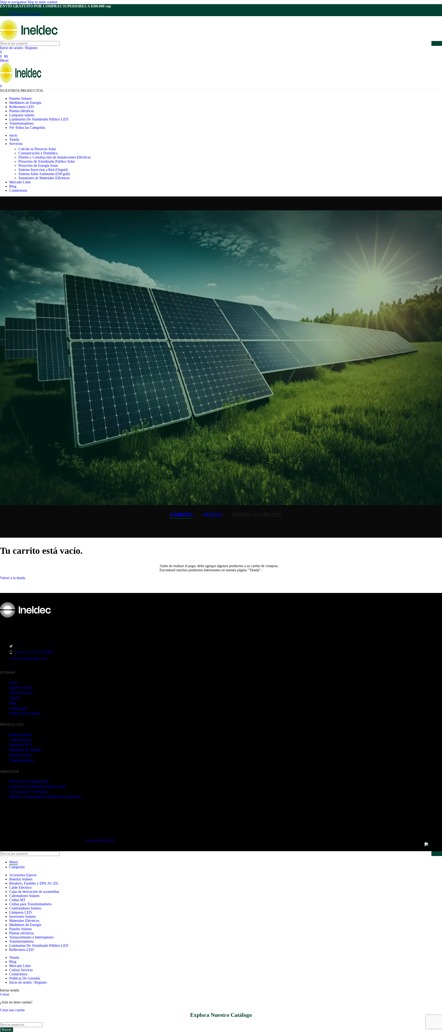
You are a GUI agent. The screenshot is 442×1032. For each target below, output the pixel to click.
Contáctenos (18, 708)
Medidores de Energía (25, 750)
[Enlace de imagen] (25, 616)
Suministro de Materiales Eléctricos (44, 178)
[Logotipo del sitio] (29, 39)
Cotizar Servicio (21, 693)
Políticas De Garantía (24, 713)
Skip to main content (42, 2)
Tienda (14, 698)
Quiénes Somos (20, 687)
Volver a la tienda (12, 578)
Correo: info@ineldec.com (29, 658)
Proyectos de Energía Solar (38, 165)
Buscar (6, 1029)
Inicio (13, 682)
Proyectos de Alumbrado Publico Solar (46, 161)
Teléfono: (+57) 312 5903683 (34, 652)
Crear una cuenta (12, 1010)
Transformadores (21, 760)
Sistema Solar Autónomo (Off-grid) (44, 174)
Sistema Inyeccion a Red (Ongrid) (43, 170)
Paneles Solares (20, 755)
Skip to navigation (13, 2)
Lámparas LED (20, 745)
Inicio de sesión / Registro (28, 982)
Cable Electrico (20, 740)
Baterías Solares (20, 734)
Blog (12, 703)
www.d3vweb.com (99, 840)
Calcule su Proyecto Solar (37, 149)
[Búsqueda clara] (426, 43)
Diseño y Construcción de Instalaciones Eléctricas (54, 157)
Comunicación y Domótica (38, 153)
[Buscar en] (436, 43)
